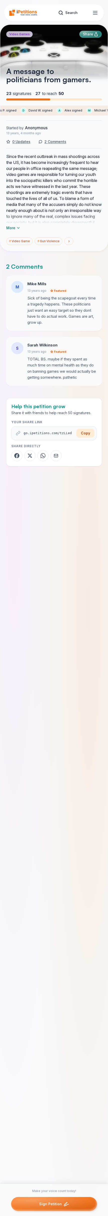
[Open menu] (95, 12)
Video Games (19, 34)
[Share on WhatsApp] (42, 455)
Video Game (19, 241)
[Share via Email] (56, 455)
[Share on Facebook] (16, 455)
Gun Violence (48, 241)
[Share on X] (29, 455)
